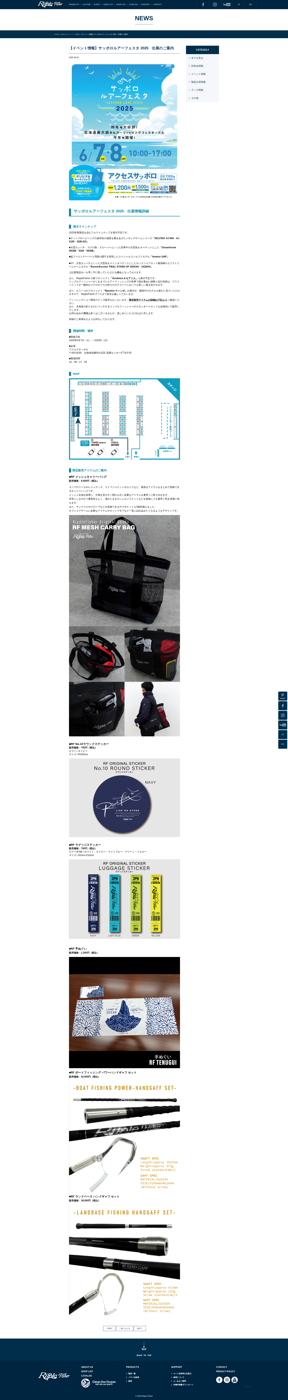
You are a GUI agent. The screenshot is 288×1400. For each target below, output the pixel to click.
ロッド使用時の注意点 (182, 1373)
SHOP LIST (121, 4)
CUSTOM (86, 4)
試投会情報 (197, 66)
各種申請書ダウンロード (183, 1385)
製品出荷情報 (198, 82)
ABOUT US (108, 4)
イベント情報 (198, 74)
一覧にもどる (124, 1328)
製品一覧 (132, 1373)
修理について (178, 1377)
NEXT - (140, 1328)
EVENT (97, 4)
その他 (194, 98)
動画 (130, 1381)
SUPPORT (145, 4)
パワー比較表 (133, 1377)
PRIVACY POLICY (225, 1371)
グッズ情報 (197, 90)
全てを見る (197, 58)
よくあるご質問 (179, 1381)
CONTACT (157, 4)
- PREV (109, 1328)
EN (250, 4)
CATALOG (133, 4)
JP (239, 4)
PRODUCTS (74, 4)
